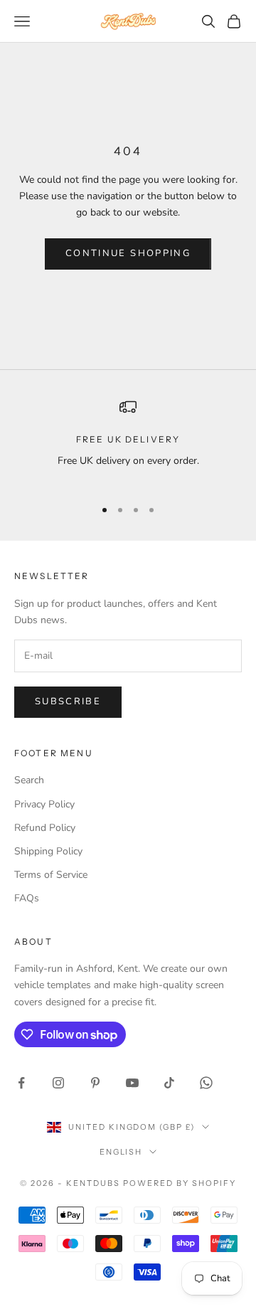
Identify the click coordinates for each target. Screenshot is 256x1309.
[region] (128, 442)
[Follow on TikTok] (169, 1083)
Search (29, 780)
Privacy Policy (44, 804)
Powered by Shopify (179, 1183)
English (121, 1152)
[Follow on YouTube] (132, 1083)
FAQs (26, 898)
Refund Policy (44, 827)
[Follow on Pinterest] (95, 1083)
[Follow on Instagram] (58, 1083)
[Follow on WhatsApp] (206, 1083)
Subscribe (68, 701)
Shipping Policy (48, 851)
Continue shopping (128, 253)
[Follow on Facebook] (21, 1083)
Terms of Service (50, 874)
